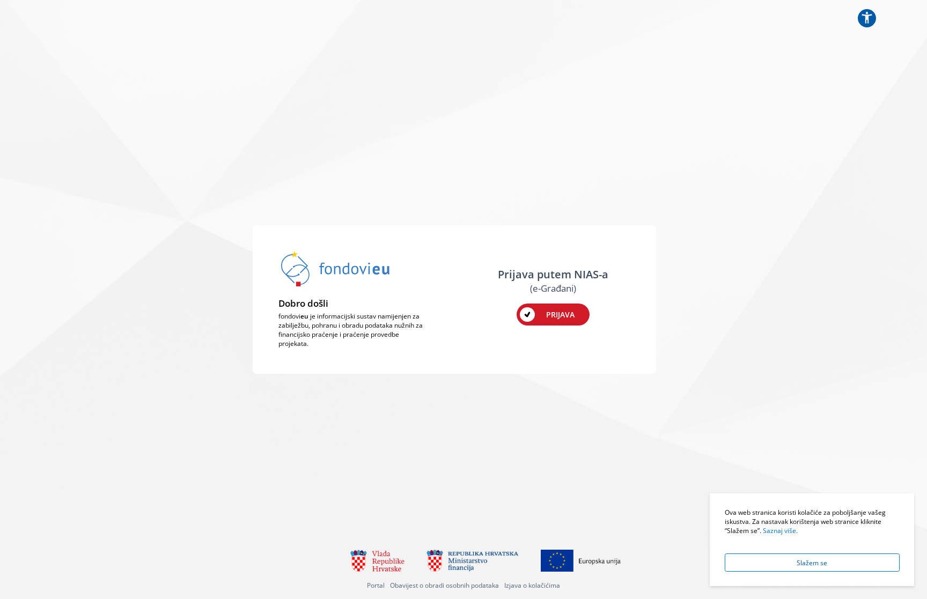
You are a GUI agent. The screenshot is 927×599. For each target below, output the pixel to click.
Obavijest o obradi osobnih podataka (444, 585)
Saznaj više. (780, 530)
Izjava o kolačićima (532, 585)
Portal (376, 585)
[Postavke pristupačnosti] (867, 18)
